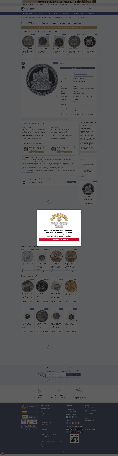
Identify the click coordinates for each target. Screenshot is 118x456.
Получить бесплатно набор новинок (59, 239)
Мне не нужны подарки (59, 243)
